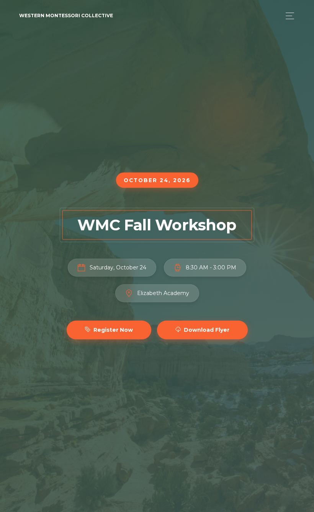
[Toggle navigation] (288, 16)
